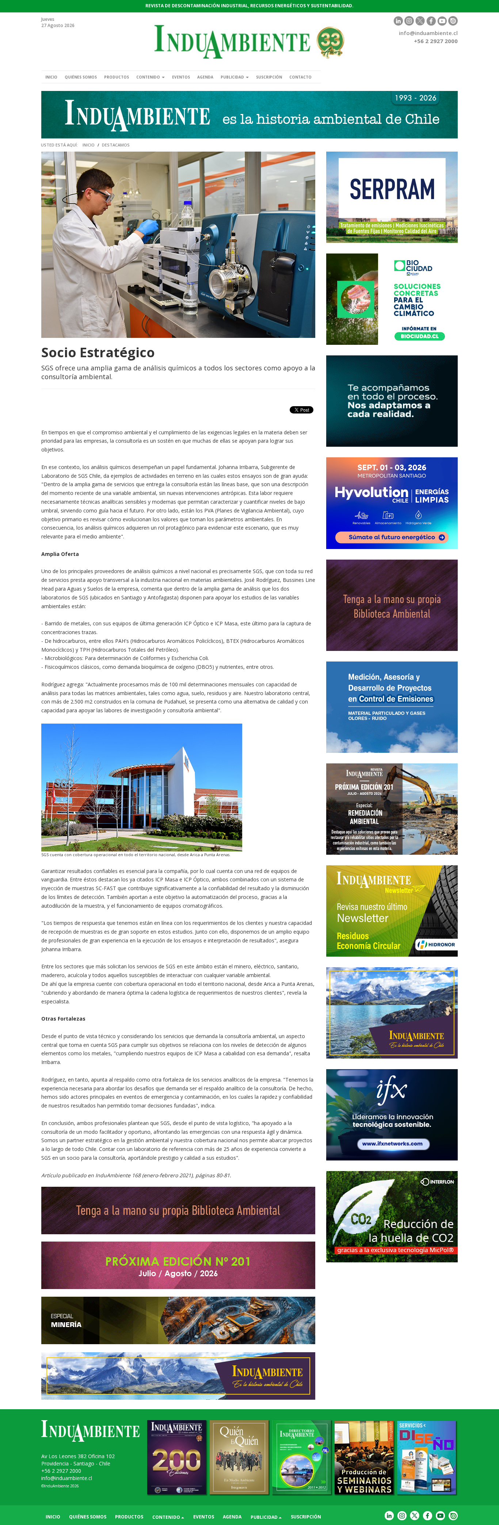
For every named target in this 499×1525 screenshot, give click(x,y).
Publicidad (233, 77)
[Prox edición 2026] (392, 809)
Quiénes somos (81, 77)
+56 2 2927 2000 (61, 1470)
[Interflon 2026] (392, 1216)
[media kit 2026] (392, 1013)
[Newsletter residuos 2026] (392, 911)
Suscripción (269, 77)
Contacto (300, 77)
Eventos (181, 77)
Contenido (148, 77)
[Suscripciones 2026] (392, 605)
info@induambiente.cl (428, 33)
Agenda (205, 77)
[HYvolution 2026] (392, 503)
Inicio (51, 77)
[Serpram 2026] (392, 197)
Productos (116, 77)
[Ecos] (392, 401)
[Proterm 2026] (392, 707)
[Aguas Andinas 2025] (392, 299)
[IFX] (392, 1114)
